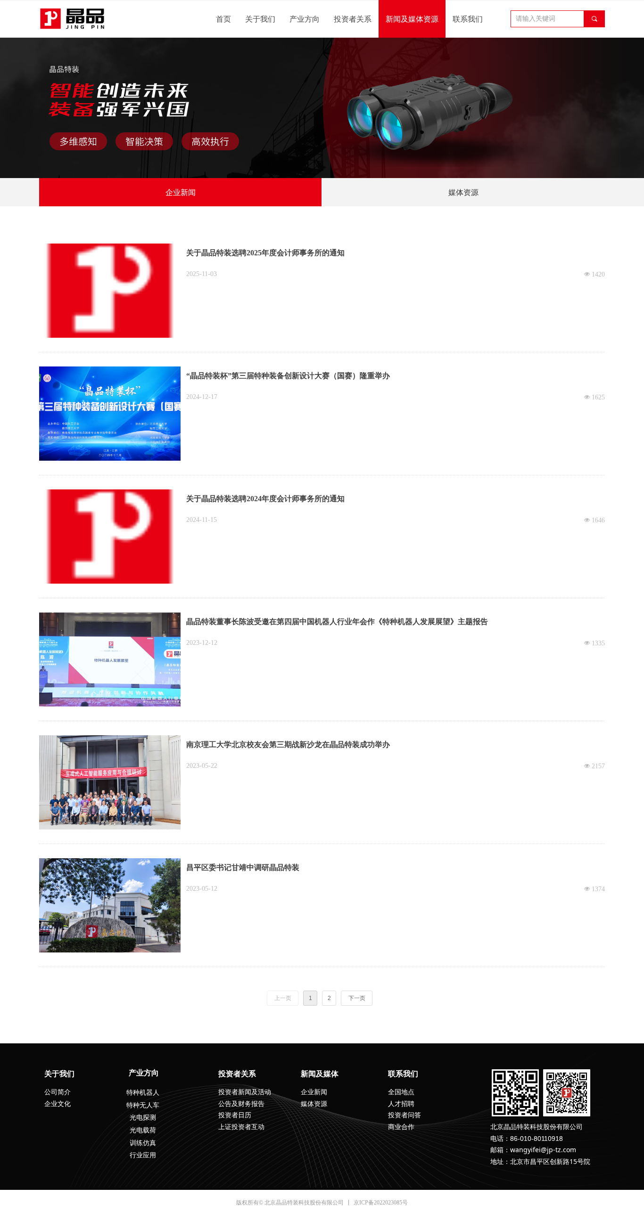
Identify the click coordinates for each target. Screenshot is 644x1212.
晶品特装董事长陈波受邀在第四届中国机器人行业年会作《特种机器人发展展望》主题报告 (337, 622)
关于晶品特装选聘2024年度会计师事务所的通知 (265, 499)
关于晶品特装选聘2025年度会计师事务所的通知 (265, 253)
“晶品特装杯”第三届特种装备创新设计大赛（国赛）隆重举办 (288, 376)
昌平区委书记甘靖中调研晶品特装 (242, 867)
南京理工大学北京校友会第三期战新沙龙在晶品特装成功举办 (288, 744)
